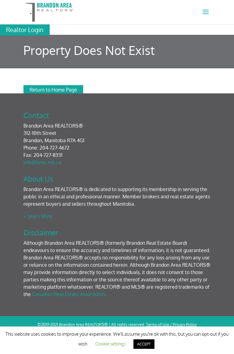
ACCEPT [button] (144, 343)
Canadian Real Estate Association (68, 294)
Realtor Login (25, 30)
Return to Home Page (53, 90)
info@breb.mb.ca (42, 162)
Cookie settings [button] (110, 344)
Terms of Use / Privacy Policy (171, 324)
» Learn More (37, 216)
